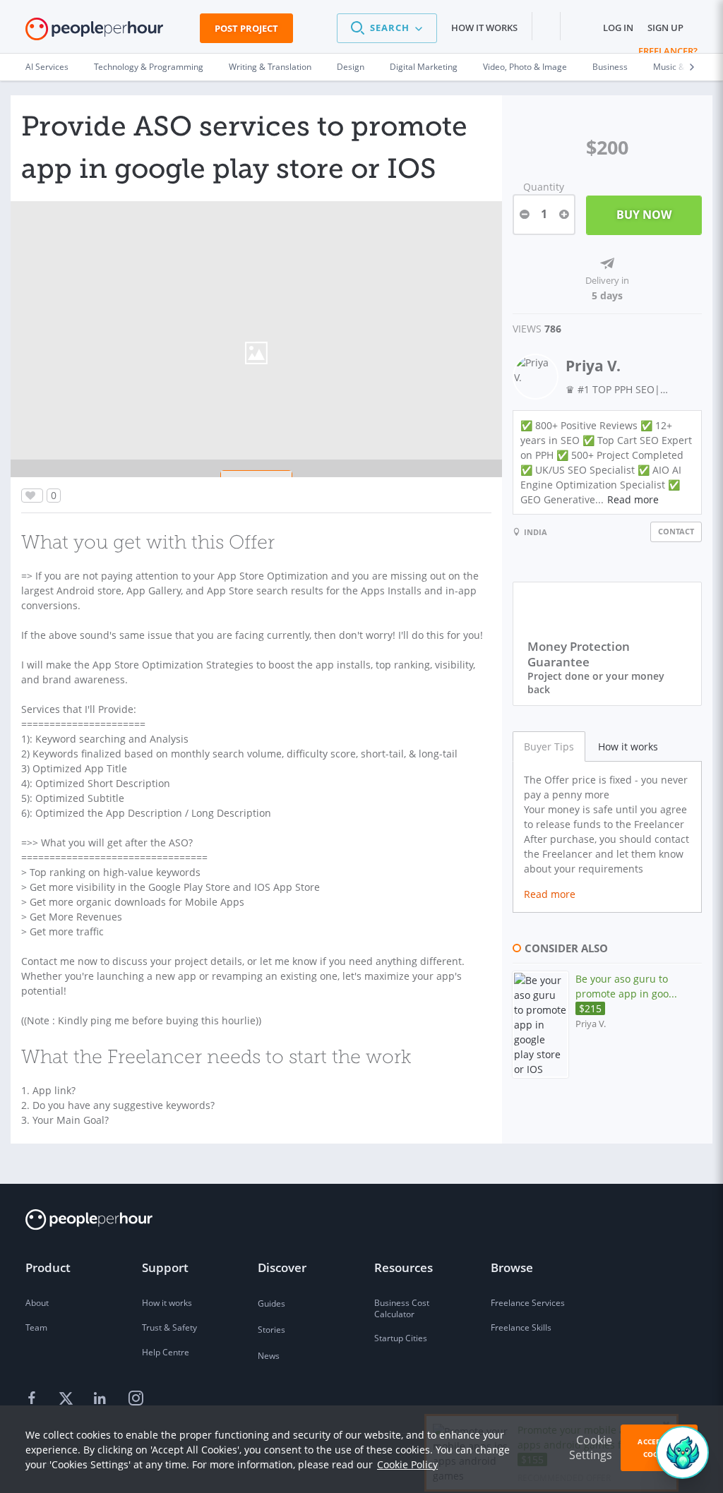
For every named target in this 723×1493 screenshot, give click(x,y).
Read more (633, 499)
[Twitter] (68, 1399)
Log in (618, 27)
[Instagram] (136, 1399)
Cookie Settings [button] (590, 1447)
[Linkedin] (102, 1399)
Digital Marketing (424, 67)
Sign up (665, 27)
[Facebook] (34, 1399)
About (37, 1303)
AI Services (46, 67)
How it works (484, 27)
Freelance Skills (521, 1327)
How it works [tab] (628, 746)
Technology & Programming (148, 67)
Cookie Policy (407, 1464)
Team (36, 1327)
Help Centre (165, 1352)
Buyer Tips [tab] (549, 746)
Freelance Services (528, 1303)
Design (350, 67)
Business (610, 67)
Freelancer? (668, 50)
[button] (387, 28)
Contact (676, 531)
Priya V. (593, 366)
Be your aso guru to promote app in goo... (626, 993)
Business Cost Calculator (401, 1308)
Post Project (246, 28)
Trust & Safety (169, 1327)
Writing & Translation (270, 67)
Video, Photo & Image (525, 67)
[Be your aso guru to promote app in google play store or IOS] (540, 1024)
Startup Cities (400, 1338)
